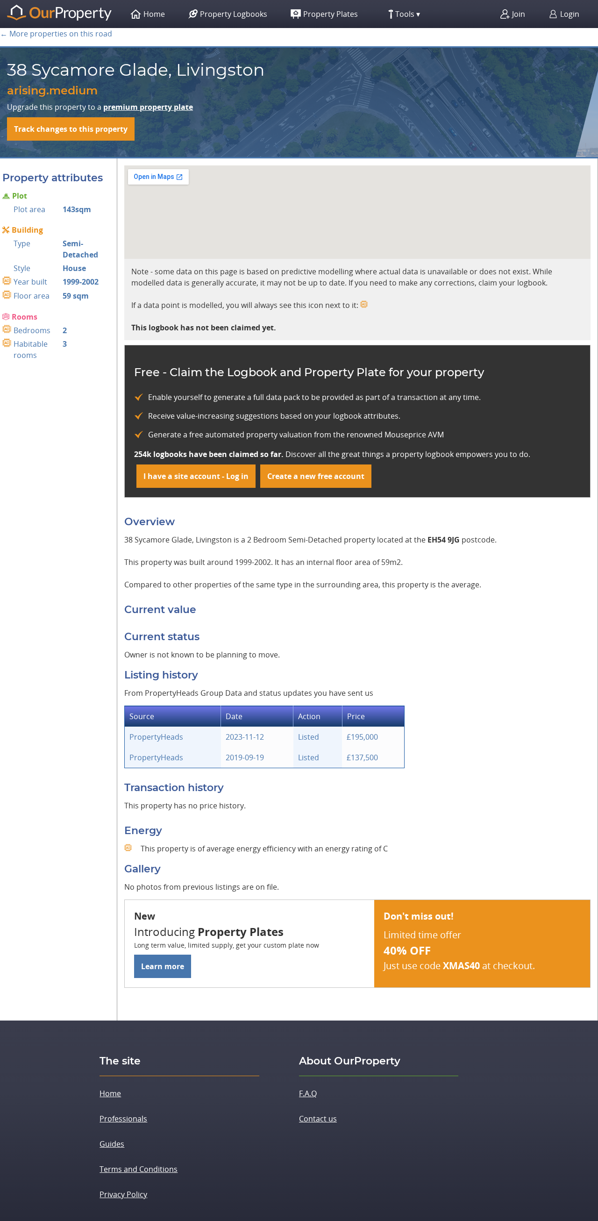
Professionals (123, 1119)
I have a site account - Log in (196, 476)
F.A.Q (308, 1093)
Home (110, 1093)
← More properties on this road (56, 34)
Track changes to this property (71, 129)
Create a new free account (315, 476)
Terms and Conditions (139, 1169)
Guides (112, 1144)
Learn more (162, 966)
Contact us (318, 1119)
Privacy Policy (123, 1194)
